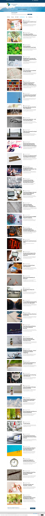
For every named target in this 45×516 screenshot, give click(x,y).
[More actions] (36, 20)
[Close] (44, 514)
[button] (29, 5)
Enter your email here (13, 13)
